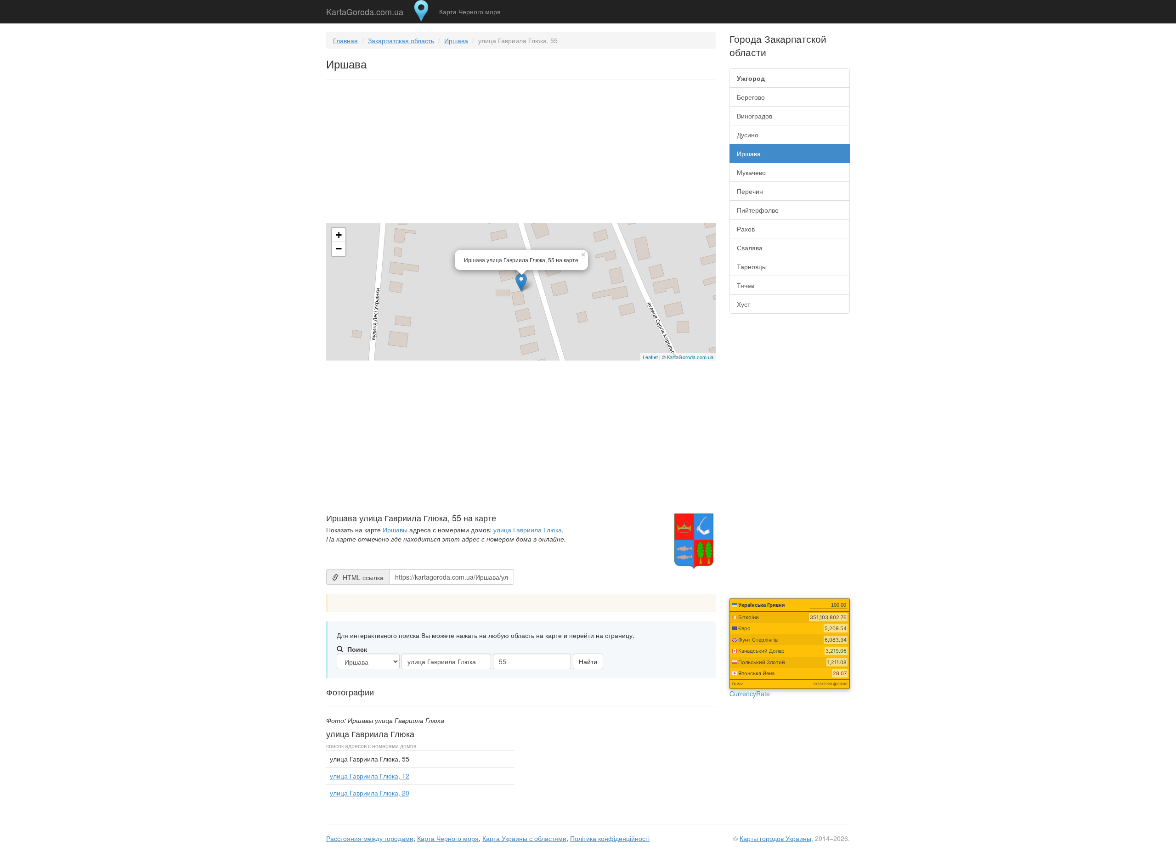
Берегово (751, 97)
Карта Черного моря (470, 11)
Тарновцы (752, 266)
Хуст (743, 304)
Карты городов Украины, (776, 838)
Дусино (747, 134)
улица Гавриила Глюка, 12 (369, 775)
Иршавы (395, 529)
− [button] (339, 248)
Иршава (456, 40)
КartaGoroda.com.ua (690, 357)
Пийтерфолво (758, 209)
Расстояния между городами (369, 838)
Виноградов (754, 115)
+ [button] (339, 235)
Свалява (750, 247)
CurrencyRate (749, 693)
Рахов (746, 228)
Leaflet (650, 357)
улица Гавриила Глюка (527, 529)
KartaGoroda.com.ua (364, 10)
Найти (588, 661)
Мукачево (751, 172)
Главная (345, 40)
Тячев (745, 285)
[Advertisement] (521, 153)
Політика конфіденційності (610, 838)
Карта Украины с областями (524, 838)
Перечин (750, 191)
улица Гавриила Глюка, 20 (369, 792)
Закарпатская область (401, 40)
